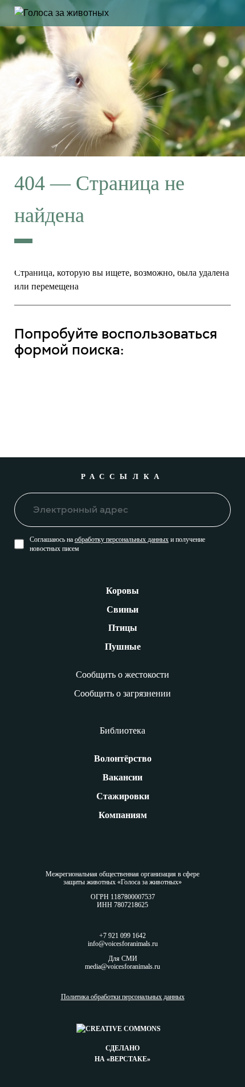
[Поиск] (214, 384)
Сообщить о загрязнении (122, 693)
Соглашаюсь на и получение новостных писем (117, 544)
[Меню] (225, 13)
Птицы (122, 628)
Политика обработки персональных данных (123, 997)
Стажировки (122, 796)
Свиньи (122, 609)
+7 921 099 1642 (122, 936)
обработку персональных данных (122, 540)
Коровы (122, 590)
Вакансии (122, 777)
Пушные (123, 646)
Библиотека (122, 730)
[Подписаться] (214, 509)
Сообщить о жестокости (122, 674)
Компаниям (123, 815)
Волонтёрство (123, 758)
